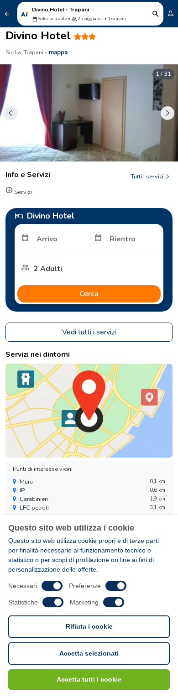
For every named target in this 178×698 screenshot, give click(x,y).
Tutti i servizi (148, 176)
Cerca (89, 294)
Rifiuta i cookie (89, 626)
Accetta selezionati (89, 653)
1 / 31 (163, 74)
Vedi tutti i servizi (89, 332)
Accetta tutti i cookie (89, 679)
